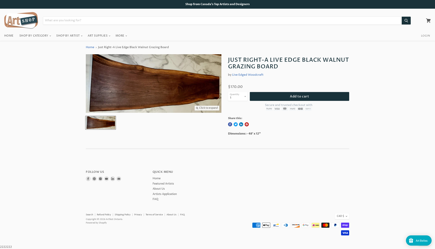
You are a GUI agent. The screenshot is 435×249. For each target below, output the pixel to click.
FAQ (155, 199)
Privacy (138, 214)
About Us (159, 189)
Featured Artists (163, 184)
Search (89, 214)
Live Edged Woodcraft (248, 75)
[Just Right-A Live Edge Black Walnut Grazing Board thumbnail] (100, 122)
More (120, 36)
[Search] (406, 20)
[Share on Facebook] (230, 124)
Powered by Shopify (96, 222)
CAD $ (340, 216)
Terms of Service (154, 214)
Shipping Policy (122, 214)
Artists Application (165, 194)
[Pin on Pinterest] (247, 124)
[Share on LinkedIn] (241, 124)
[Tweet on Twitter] (236, 124)
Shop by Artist (68, 36)
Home (9, 36)
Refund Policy (104, 214)
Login (425, 36)
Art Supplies (98, 36)
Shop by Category (34, 36)
